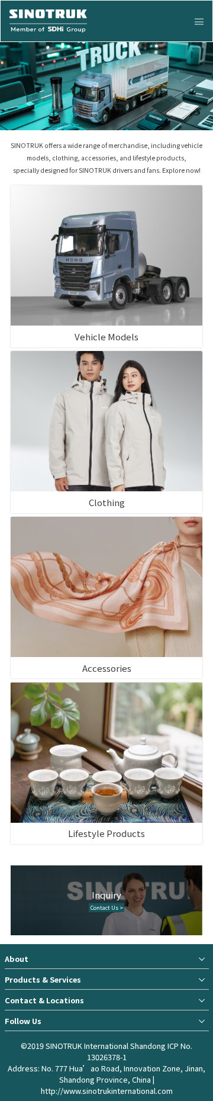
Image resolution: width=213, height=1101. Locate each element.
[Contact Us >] (106, 907)
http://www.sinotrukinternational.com (107, 1090)
